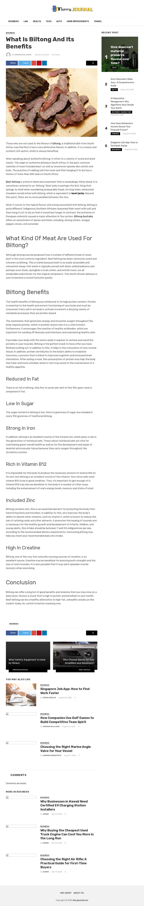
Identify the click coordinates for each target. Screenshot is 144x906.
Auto (59, 21)
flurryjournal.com (80, 900)
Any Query (65, 893)
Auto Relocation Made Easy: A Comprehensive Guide (122, 82)
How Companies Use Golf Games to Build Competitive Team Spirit (67, 720)
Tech (48, 21)
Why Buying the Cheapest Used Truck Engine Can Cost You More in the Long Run (67, 834)
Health (37, 21)
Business (13, 21)
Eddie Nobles (49, 698)
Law (26, 21)
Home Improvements (78, 21)
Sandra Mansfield (52, 755)
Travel (98, 21)
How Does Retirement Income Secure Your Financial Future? (122, 126)
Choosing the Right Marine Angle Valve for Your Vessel (65, 748)
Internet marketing (121, 112)
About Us (79, 893)
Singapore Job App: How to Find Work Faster (65, 691)
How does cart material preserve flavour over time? (122, 55)
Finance (115, 134)
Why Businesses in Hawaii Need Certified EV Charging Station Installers (64, 805)
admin (46, 814)
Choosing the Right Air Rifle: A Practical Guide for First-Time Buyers (63, 863)
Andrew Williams (23, 55)
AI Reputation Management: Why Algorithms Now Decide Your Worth (122, 103)
